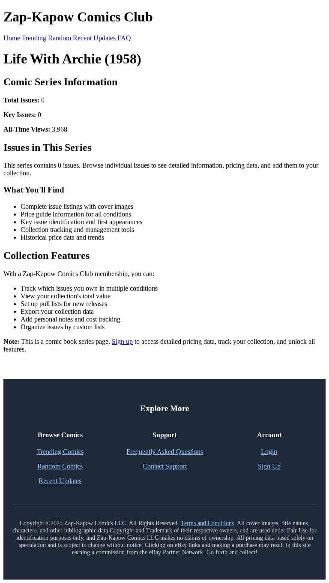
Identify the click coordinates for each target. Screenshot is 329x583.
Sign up (122, 341)
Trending (34, 38)
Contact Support (165, 466)
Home (11, 38)
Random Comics (60, 466)
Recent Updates (94, 38)
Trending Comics (60, 451)
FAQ (124, 38)
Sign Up (269, 466)
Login (269, 451)
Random (59, 38)
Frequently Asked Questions (164, 451)
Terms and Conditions (207, 523)
